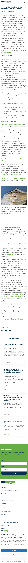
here (18, 151)
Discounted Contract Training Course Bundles (13, 345)
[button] (26, 531)
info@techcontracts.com (14, 297)
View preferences (14, 558)
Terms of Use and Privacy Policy (17, 561)
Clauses (15, 175)
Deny (14, 554)
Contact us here (17, 295)
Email (2, 466)
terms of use (4, 456)
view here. (7, 53)
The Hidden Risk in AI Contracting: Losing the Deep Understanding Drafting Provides (13, 398)
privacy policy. (12, 456)
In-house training (10, 115)
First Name (3, 460)
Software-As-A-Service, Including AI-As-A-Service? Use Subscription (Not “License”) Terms (13, 371)
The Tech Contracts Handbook (11, 125)
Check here (10, 254)
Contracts (5, 175)
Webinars (7, 111)
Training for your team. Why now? (12, 422)
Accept (14, 550)
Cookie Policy (5, 561)
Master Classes (9, 107)
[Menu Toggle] (24, 2)
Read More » (6, 358)
